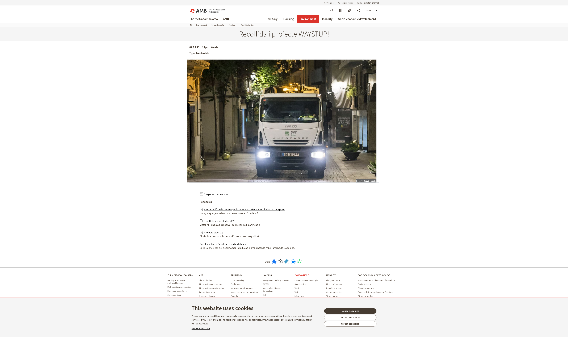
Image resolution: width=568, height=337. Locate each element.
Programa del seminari (216, 194)
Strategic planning (207, 296)
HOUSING (267, 275)
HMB (265, 295)
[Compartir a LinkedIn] (286, 261)
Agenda (234, 296)
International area (207, 292)
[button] (329, 2)
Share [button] (358, 10)
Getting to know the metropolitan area (176, 281)
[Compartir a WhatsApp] (299, 261)
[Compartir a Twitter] (280, 261)
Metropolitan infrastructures (243, 288)
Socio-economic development (357, 19)
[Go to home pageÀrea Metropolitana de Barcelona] (207, 10)
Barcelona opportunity (177, 291)
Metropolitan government (210, 284)
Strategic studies (365, 296)
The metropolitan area (203, 19)
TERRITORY (236, 275)
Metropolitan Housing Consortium (272, 289)
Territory (271, 19)
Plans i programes (366, 288)
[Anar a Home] (190, 24)
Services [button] (340, 10)
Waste (297, 288)
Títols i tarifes (332, 296)
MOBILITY (331, 275)
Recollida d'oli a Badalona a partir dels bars (223, 244)
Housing (288, 19)
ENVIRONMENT (302, 275)
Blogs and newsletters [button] (349, 10)
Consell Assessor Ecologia (306, 280)
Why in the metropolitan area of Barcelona (376, 280)
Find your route (333, 280)
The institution (205, 280)
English (369, 10)
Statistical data (174, 295)
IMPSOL (266, 284)
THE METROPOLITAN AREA (180, 275)
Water (297, 292)
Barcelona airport (334, 288)
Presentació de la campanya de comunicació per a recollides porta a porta (244, 209)
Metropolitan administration (211, 288)
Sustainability (300, 284)
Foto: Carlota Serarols (366, 181)
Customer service (334, 292)
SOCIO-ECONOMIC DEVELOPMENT (374, 275)
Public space (236, 284)
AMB (226, 19)
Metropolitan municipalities (179, 287)
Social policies (364, 284)
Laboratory (299, 296)
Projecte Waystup (213, 232)
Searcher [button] (331, 10)
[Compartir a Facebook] (274, 261)
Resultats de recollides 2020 (219, 221)
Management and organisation (244, 292)
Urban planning (237, 280)
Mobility (327, 19)
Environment (308, 19)
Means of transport (334, 284)
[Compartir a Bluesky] (293, 261)
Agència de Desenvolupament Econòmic (375, 292)
